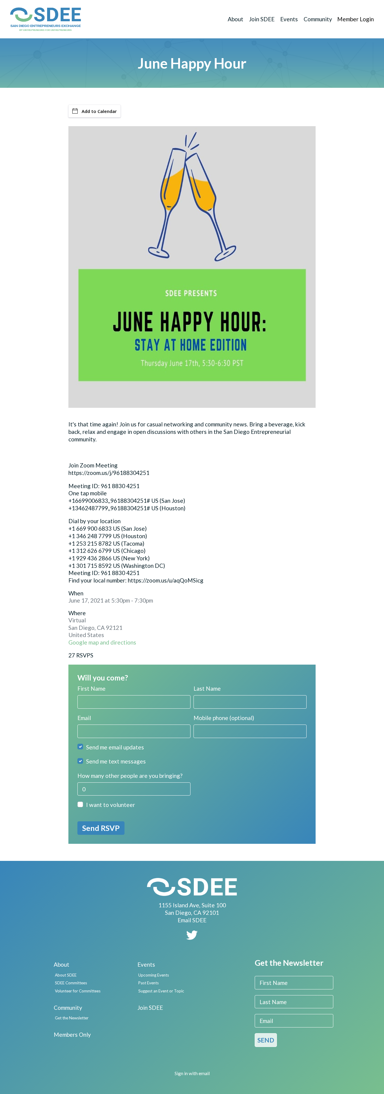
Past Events (148, 982)
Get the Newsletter (71, 1017)
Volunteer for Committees (77, 991)
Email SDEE (192, 920)
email (204, 1073)
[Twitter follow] (192, 937)
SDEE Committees (71, 982)
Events (289, 19)
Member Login (355, 19)
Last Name (207, 688)
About (235, 19)
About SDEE (65, 975)
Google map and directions (102, 642)
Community (318, 19)
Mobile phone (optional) (224, 717)
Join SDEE (261, 19)
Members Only (72, 1034)
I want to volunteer (110, 804)
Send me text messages (116, 761)
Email (84, 717)
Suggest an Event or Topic (161, 991)
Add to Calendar (99, 111)
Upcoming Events (153, 975)
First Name (91, 688)
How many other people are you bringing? (129, 775)
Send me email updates (115, 747)
